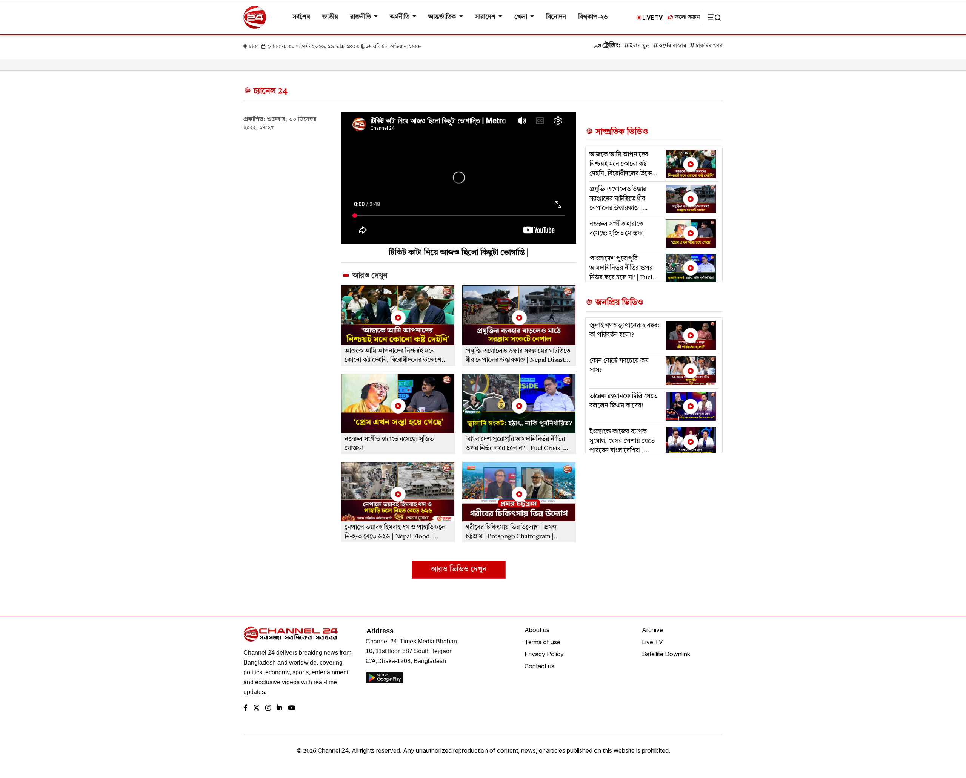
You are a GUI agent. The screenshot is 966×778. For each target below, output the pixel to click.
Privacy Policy (544, 654)
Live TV (652, 642)
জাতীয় (330, 17)
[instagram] (268, 708)
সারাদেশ (486, 17)
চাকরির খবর (709, 46)
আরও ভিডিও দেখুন (458, 569)
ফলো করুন (686, 17)
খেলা (521, 17)
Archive (652, 630)
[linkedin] (279, 708)
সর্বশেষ (301, 17)
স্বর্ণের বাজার (672, 46)
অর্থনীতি (400, 17)
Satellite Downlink (666, 654)
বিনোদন (556, 17)
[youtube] (291, 708)
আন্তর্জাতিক (442, 17)
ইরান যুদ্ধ (639, 46)
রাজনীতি (361, 17)
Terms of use (542, 642)
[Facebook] (245, 708)
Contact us (539, 666)
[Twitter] (256, 708)
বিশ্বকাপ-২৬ (593, 17)
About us (537, 630)
